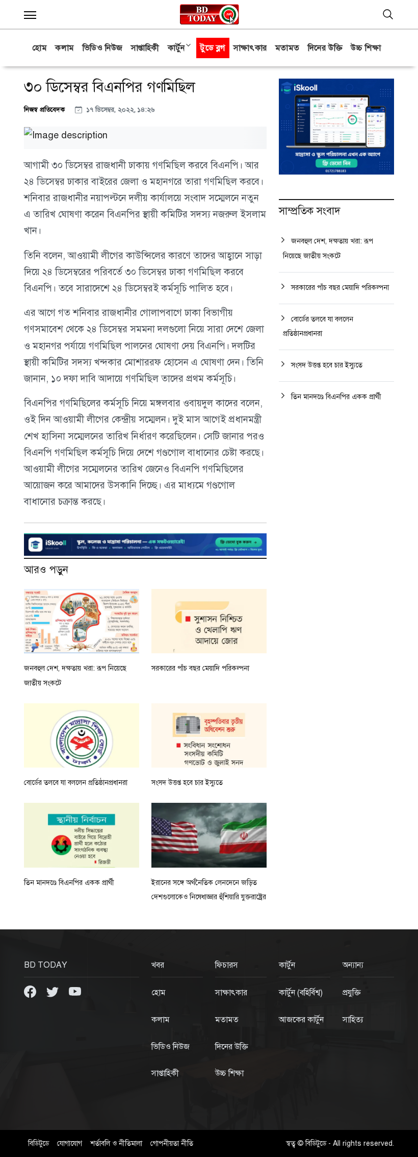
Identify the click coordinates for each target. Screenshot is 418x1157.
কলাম (64, 48)
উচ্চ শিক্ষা (366, 48)
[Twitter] (53, 991)
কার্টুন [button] (176, 48)
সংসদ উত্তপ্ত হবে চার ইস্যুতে (187, 782)
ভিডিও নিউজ (103, 48)
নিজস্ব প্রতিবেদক (45, 109)
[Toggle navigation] (388, 14)
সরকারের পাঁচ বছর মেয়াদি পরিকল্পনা (200, 668)
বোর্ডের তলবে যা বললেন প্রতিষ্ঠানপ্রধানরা (75, 782)
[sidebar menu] (30, 14)
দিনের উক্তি (325, 48)
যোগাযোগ (69, 1143)
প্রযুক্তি (352, 993)
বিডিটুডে (38, 1143)
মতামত (287, 48)
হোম (39, 48)
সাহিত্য (353, 1020)
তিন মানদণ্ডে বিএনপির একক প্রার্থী (69, 882)
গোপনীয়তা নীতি (171, 1143)
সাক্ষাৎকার (250, 48)
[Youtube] (75, 991)
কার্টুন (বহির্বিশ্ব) (301, 993)
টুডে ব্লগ (212, 48)
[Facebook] (31, 991)
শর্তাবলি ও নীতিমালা (116, 1143)
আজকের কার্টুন (301, 1020)
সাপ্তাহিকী (145, 48)
